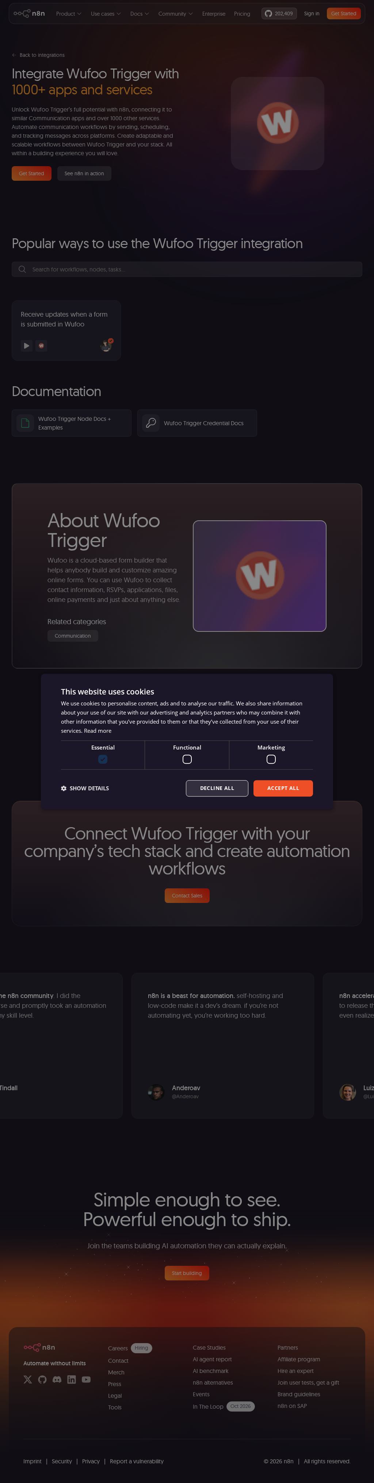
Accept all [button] (283, 787)
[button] (85, 788)
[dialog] (187, 741)
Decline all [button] (217, 787)
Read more (97, 730)
